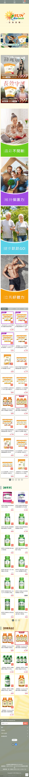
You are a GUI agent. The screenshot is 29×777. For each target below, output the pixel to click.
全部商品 (3, 730)
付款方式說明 (4, 733)
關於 (2, 727)
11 (19, 479)
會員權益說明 (4, 736)
